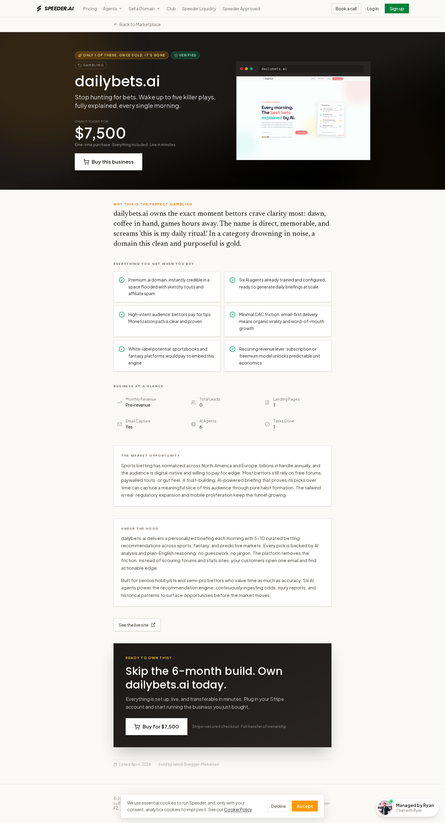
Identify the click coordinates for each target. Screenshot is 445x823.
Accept (305, 806)
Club (171, 8)
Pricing (90, 8)
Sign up (397, 8)
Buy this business (113, 161)
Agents (110, 8)
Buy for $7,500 (161, 726)
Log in (373, 8)
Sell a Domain (142, 8)
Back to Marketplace (140, 24)
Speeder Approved (241, 8)
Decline (278, 806)
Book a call (346, 8)
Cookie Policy (238, 809)
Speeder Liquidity (199, 8)
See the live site (133, 625)
